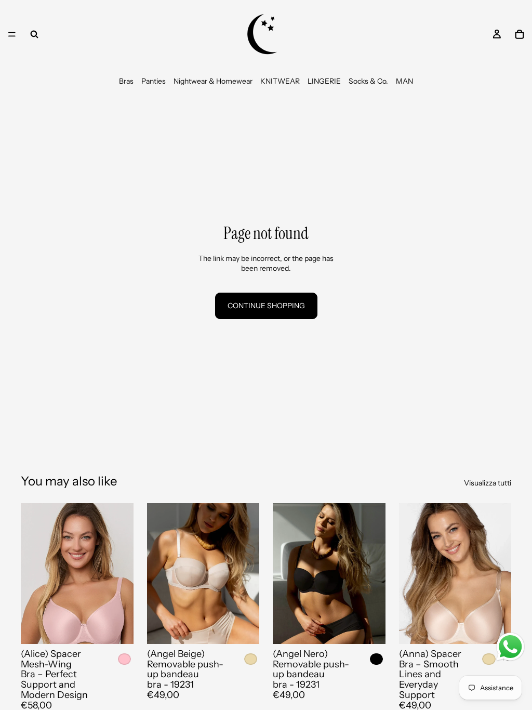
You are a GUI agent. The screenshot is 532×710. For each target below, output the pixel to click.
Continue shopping (266, 305)
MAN (404, 81)
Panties (153, 81)
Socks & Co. (368, 81)
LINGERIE (324, 81)
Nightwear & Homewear (213, 81)
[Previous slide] (32, 573)
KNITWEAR (280, 81)
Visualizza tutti (487, 483)
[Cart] (519, 34)
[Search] (34, 34)
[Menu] (12, 34)
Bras (126, 81)
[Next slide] (122, 573)
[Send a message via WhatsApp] (510, 646)
